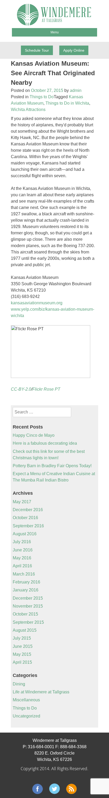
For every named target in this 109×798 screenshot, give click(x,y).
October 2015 (25, 614)
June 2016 (23, 550)
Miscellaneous (26, 700)
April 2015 (22, 662)
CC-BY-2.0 (21, 389)
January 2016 (25, 590)
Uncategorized (26, 716)
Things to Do (42, 97)
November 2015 (28, 606)
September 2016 (28, 526)
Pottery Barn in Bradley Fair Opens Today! (52, 465)
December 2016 (28, 509)
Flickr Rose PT (46, 389)
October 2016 (25, 517)
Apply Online (73, 50)
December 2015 (28, 598)
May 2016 (22, 558)
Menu (55, 32)
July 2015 (22, 638)
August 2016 (25, 534)
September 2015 (28, 622)
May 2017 (22, 502)
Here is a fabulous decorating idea (45, 443)
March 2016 (24, 574)
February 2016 (26, 582)
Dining (19, 684)
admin (75, 90)
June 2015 (23, 646)
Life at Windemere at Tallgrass (41, 692)
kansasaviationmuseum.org (36, 303)
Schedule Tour (37, 50)
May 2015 (22, 654)
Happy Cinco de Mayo (33, 435)
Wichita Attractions (28, 109)
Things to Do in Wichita (67, 103)
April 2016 (22, 566)
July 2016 (22, 542)
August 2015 (25, 630)
